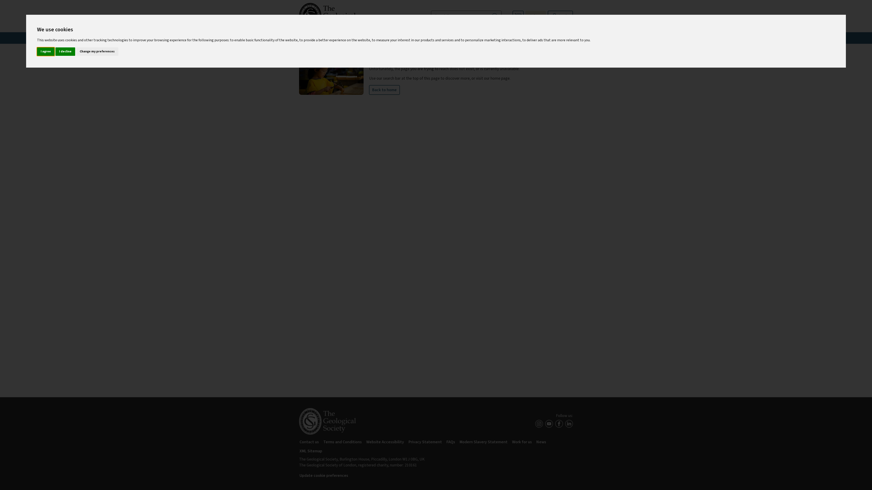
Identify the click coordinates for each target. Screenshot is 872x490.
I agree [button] (46, 51)
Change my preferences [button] (97, 51)
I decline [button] (65, 51)
